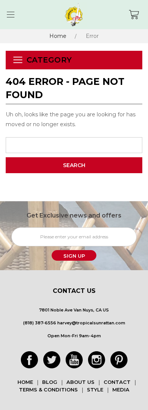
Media (120, 390)
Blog (49, 382)
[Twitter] (51, 359)
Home (57, 36)
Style (95, 390)
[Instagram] (96, 359)
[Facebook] (29, 359)
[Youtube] (74, 359)
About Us (80, 382)
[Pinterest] (119, 359)
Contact (117, 382)
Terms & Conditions (48, 390)
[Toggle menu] (10, 14)
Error (92, 36)
